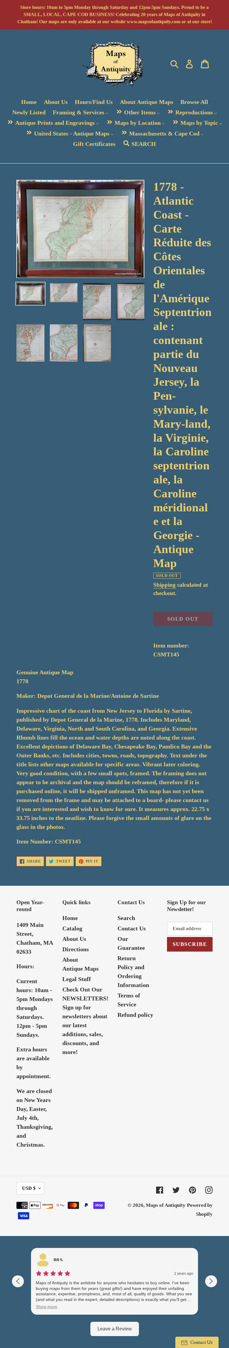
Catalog (72, 928)
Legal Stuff (76, 979)
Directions (75, 949)
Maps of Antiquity (165, 1205)
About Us (74, 938)
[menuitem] (29, 101)
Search (126, 918)
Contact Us (131, 928)
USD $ (28, 1188)
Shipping (164, 585)
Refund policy (135, 1014)
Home (70, 918)
